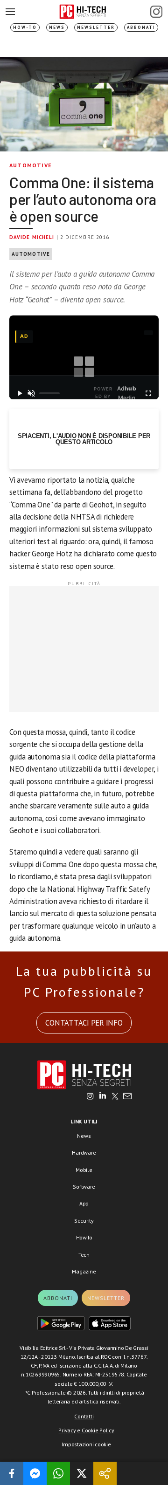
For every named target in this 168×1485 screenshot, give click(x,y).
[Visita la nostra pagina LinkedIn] (102, 1097)
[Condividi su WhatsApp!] (58, 1473)
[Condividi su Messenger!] (35, 1473)
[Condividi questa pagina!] (105, 1473)
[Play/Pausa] (20, 393)
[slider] (49, 393)
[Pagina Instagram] (156, 11)
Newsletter (96, 27)
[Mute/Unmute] (31, 393)
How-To (25, 27)
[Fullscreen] (148, 393)
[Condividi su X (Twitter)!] (81, 1473)
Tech (84, 1254)
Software (84, 1186)
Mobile (84, 1169)
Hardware (84, 1152)
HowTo (84, 1237)
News (57, 27)
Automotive (30, 165)
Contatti (83, 1416)
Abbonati (141, 27)
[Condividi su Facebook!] (11, 1473)
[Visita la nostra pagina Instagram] (90, 1097)
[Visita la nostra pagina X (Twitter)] (115, 1097)
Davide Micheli (31, 237)
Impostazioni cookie (86, 1444)
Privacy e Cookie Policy (86, 1430)
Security (84, 1220)
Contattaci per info (83, 1023)
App (84, 1203)
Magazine (84, 1271)
